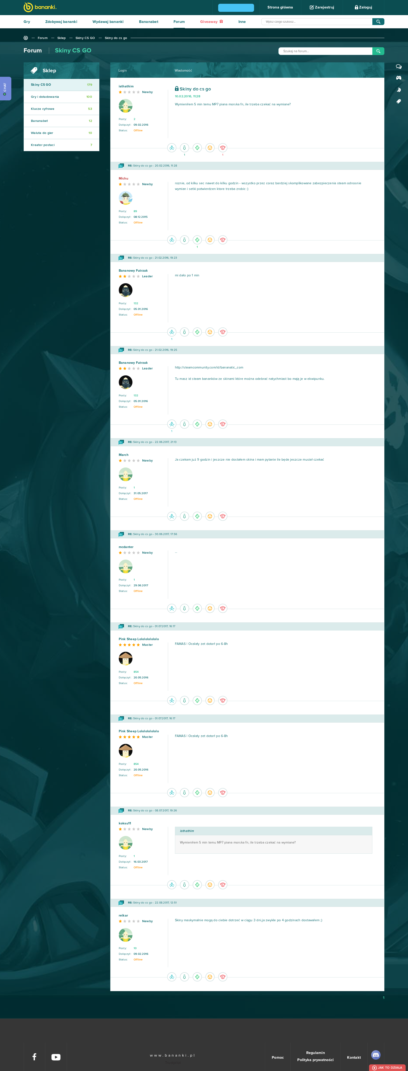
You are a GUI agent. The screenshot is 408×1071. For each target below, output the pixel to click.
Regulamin (315, 1053)
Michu (123, 178)
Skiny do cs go (116, 38)
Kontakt (354, 1057)
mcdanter (126, 547)
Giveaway (209, 22)
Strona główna (280, 7)
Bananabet (148, 22)
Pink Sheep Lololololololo (139, 639)
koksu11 (125, 823)
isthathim (126, 86)
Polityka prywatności (315, 1060)
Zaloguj (365, 7)
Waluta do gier (61, 133)
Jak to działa (390, 1067)
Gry (27, 22)
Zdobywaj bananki (61, 22)
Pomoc (278, 1057)
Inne (242, 22)
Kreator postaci (61, 145)
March (123, 455)
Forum (179, 22)
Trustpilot (173, 1063)
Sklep (61, 38)
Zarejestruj (324, 7)
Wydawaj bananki (108, 22)
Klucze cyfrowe (61, 109)
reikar (123, 915)
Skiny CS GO (85, 38)
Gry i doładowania (61, 97)
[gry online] (40, 8)
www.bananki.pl (173, 1055)
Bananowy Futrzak (133, 270)
